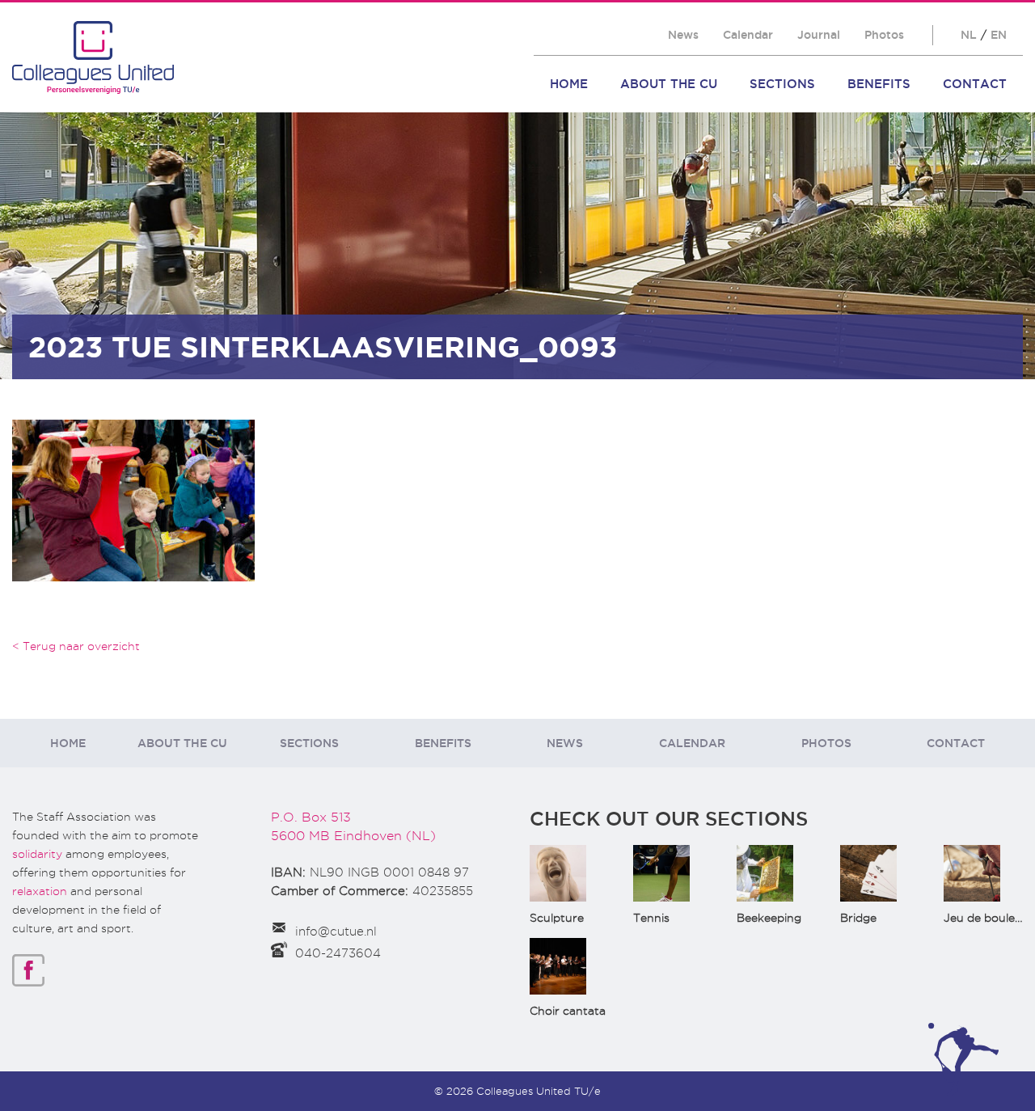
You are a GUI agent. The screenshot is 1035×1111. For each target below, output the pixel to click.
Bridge (858, 917)
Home (569, 84)
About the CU (668, 84)
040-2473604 (338, 953)
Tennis (651, 917)
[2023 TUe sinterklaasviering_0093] (133, 499)
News (683, 34)
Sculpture (557, 917)
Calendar (748, 34)
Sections (782, 84)
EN (999, 34)
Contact (975, 84)
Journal (818, 34)
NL (969, 34)
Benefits (878, 84)
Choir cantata (568, 1010)
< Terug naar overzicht (76, 646)
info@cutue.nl (336, 931)
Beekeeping (769, 917)
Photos (884, 34)
